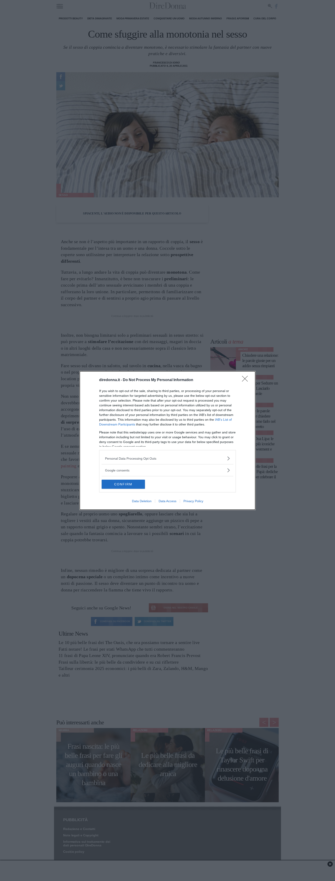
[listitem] (167, 458)
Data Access (167, 501)
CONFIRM (123, 484)
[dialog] (167, 440)
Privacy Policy (193, 501)
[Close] (246, 380)
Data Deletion (142, 501)
